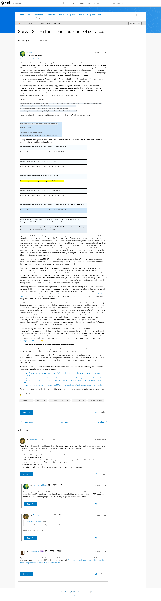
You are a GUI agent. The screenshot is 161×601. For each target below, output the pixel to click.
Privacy (62, 596)
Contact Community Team (97, 592)
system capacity (96, 400)
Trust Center (74, 596)
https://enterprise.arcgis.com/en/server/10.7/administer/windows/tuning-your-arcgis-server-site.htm (63, 385)
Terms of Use (60, 592)
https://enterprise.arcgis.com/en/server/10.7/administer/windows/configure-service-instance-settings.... (65, 378)
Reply (25, 412)
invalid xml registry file (59, 400)
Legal (86, 596)
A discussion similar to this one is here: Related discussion (43, 59)
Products (51, 15)
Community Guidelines (71, 592)
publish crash (79, 400)
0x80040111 (26, 400)
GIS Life (97, 3)
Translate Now (135, 23)
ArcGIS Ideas (85, 3)
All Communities (68, 3)
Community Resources (114, 3)
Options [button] (137, 15)
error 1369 (41, 400)
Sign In (137, 3)
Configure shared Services (30, 341)
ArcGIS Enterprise (67, 15)
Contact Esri (98, 596)
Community (18, 3)
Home (21, 15)
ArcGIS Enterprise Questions (91, 15)
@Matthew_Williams (34, 522)
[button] (100, 52)
